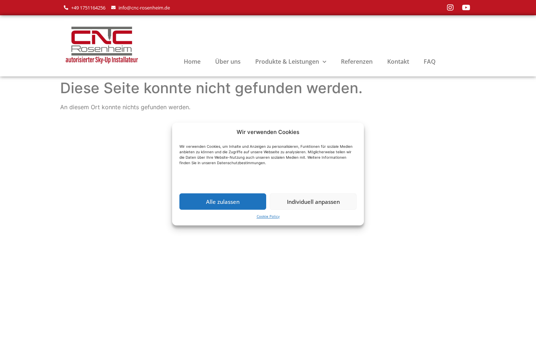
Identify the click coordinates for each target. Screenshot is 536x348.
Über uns (228, 62)
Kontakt (398, 62)
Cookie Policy (268, 216)
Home (192, 62)
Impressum (81, 132)
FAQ (430, 62)
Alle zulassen (223, 201)
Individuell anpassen (313, 201)
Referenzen (357, 62)
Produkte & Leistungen (287, 62)
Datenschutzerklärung (139, 132)
